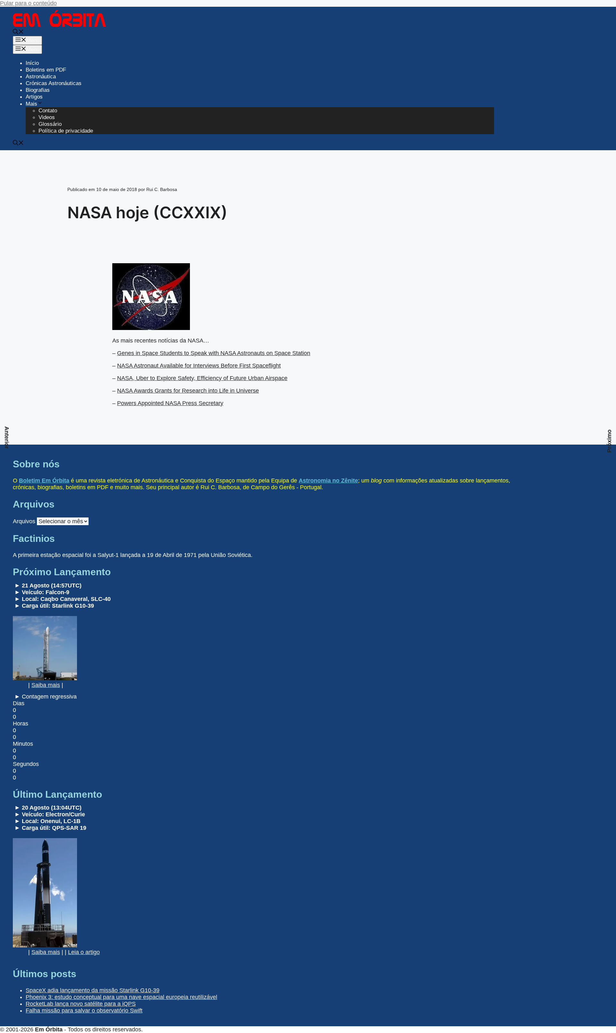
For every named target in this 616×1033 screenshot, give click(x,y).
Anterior (7, 437)
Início (32, 63)
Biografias (38, 90)
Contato (47, 111)
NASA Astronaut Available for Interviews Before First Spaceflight (199, 365)
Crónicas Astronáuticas (53, 83)
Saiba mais (45, 685)
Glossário (50, 124)
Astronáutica (41, 77)
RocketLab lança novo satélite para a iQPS (81, 1004)
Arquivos (24, 521)
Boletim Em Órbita (44, 480)
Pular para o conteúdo (28, 3)
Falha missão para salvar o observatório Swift (84, 1010)
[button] (18, 33)
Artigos (34, 97)
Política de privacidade (65, 131)
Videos (46, 117)
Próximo (609, 441)
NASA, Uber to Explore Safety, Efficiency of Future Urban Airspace (202, 378)
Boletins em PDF (46, 70)
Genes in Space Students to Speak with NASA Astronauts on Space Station (213, 353)
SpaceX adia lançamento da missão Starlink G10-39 (92, 990)
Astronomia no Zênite (328, 480)
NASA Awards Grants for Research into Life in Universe (188, 390)
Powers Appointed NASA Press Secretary (170, 403)
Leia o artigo (84, 952)
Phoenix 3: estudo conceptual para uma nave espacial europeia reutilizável (121, 997)
